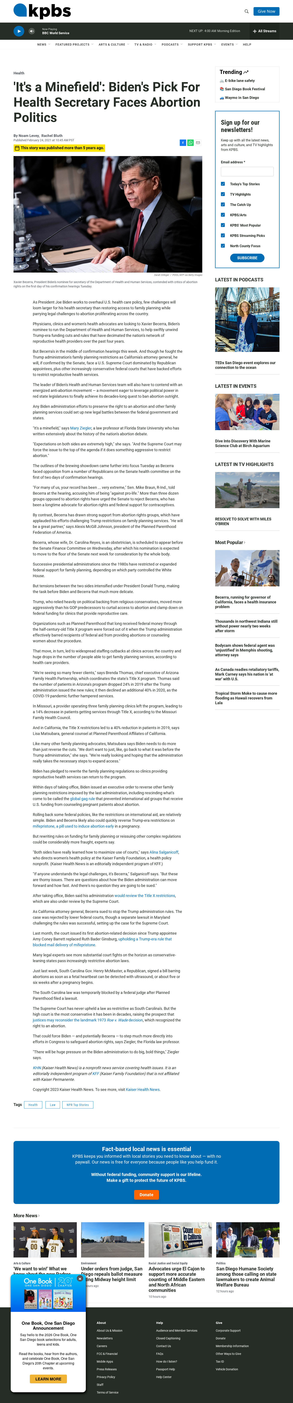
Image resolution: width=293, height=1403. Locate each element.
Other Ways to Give (228, 1353)
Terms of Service (107, 1392)
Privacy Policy (106, 1377)
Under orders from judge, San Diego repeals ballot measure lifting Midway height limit (111, 1274)
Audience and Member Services (176, 1330)
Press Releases (107, 1369)
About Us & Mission (109, 1330)
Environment (88, 1263)
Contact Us (163, 1346)
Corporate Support (228, 1330)
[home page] (42, 11)
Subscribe (247, 258)
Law (53, 1105)
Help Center (164, 1377)
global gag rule (82, 798)
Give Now (266, 11)
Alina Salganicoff (164, 852)
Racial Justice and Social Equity (168, 1263)
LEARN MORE (48, 1379)
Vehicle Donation (227, 1369)
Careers (102, 1346)
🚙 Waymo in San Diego (239, 97)
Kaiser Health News (143, 1089)
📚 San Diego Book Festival (242, 89)
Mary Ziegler (80, 428)
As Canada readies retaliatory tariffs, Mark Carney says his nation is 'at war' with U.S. (247, 674)
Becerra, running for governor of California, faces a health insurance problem (245, 602)
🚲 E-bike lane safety (237, 80)
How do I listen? (166, 1361)
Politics (220, 1263)
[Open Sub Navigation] (49, 44)
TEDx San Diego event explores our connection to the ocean (245, 365)
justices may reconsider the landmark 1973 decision (88, 1020)
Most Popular (229, 542)
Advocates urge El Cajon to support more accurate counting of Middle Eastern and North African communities (177, 1279)
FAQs (159, 1353)
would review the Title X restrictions (145, 895)
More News (25, 1215)
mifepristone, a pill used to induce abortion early (73, 826)
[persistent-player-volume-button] (31, 31)
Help (247, 44)
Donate (146, 1194)
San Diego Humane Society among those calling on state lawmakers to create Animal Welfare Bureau (246, 1277)
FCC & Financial (107, 1353)
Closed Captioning (168, 1338)
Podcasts (170, 44)
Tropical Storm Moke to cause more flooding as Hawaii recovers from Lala (246, 698)
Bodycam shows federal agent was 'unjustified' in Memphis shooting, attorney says (245, 650)
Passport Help (165, 1369)
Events (227, 44)
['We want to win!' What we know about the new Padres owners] (45, 1239)
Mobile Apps (105, 1361)
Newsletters (105, 1338)
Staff (100, 1384)
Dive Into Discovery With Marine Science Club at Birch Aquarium (242, 443)
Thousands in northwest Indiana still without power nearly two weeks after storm (246, 626)
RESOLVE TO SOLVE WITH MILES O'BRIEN (243, 521)
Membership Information (232, 1346)
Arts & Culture (112, 44)
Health (19, 73)
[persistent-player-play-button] (19, 31)
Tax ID (220, 1361)
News (41, 44)
